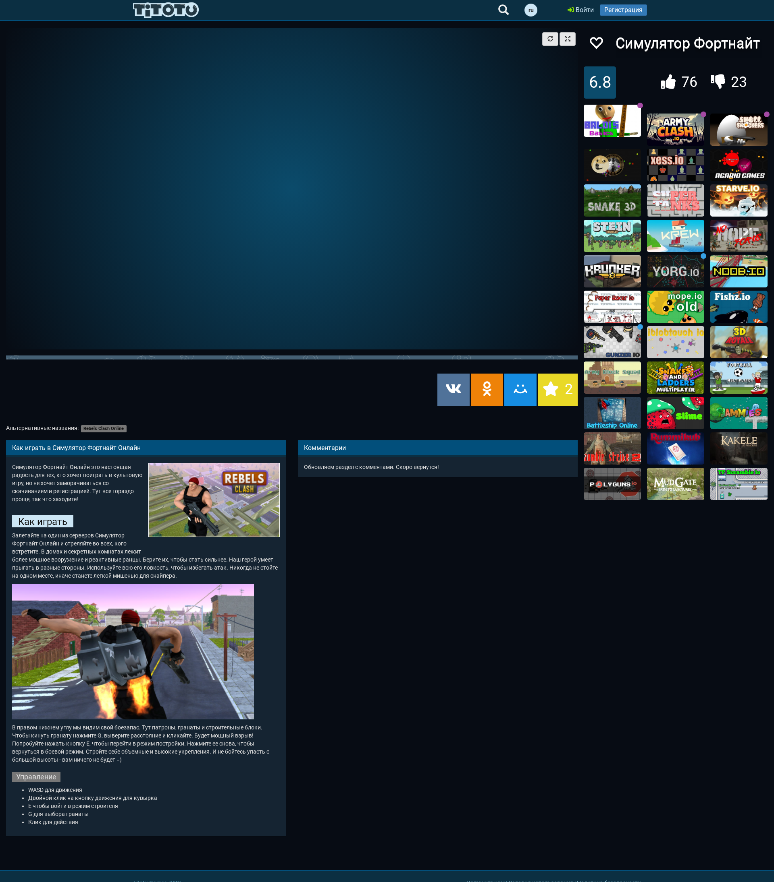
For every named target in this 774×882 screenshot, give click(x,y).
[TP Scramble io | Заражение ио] (739, 484)
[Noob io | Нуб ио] (739, 271)
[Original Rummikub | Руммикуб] (675, 448)
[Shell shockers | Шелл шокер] (739, 130)
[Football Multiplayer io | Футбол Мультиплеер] (739, 377)
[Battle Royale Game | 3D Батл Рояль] (739, 342)
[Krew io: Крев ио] (675, 236)
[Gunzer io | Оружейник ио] (612, 342)
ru (531, 10)
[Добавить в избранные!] (596, 45)
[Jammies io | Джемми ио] (739, 413)
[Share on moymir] (520, 390)
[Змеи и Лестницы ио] (675, 377)
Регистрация (623, 10)
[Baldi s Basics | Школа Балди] (612, 121)
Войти (584, 10)
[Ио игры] (166, 10)
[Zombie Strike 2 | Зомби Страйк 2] (612, 448)
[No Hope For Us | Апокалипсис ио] (739, 236)
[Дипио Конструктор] (675, 342)
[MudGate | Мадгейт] (675, 484)
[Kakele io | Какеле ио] (739, 448)
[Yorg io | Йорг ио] (675, 271)
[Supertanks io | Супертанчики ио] (675, 200)
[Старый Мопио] (675, 307)
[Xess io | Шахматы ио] (675, 165)
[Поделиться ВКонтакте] (453, 390)
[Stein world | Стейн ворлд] (612, 236)
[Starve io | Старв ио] (739, 200)
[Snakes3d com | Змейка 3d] (612, 200)
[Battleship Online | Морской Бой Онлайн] (612, 413)
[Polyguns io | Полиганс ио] (612, 484)
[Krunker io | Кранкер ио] (612, 271)
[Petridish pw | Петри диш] (612, 165)
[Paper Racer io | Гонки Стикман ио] (612, 307)
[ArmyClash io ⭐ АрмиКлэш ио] (675, 130)
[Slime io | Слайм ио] (675, 413)
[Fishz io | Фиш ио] (739, 307)
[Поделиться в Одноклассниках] (487, 390)
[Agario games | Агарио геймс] (739, 165)
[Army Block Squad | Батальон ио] (612, 377)
